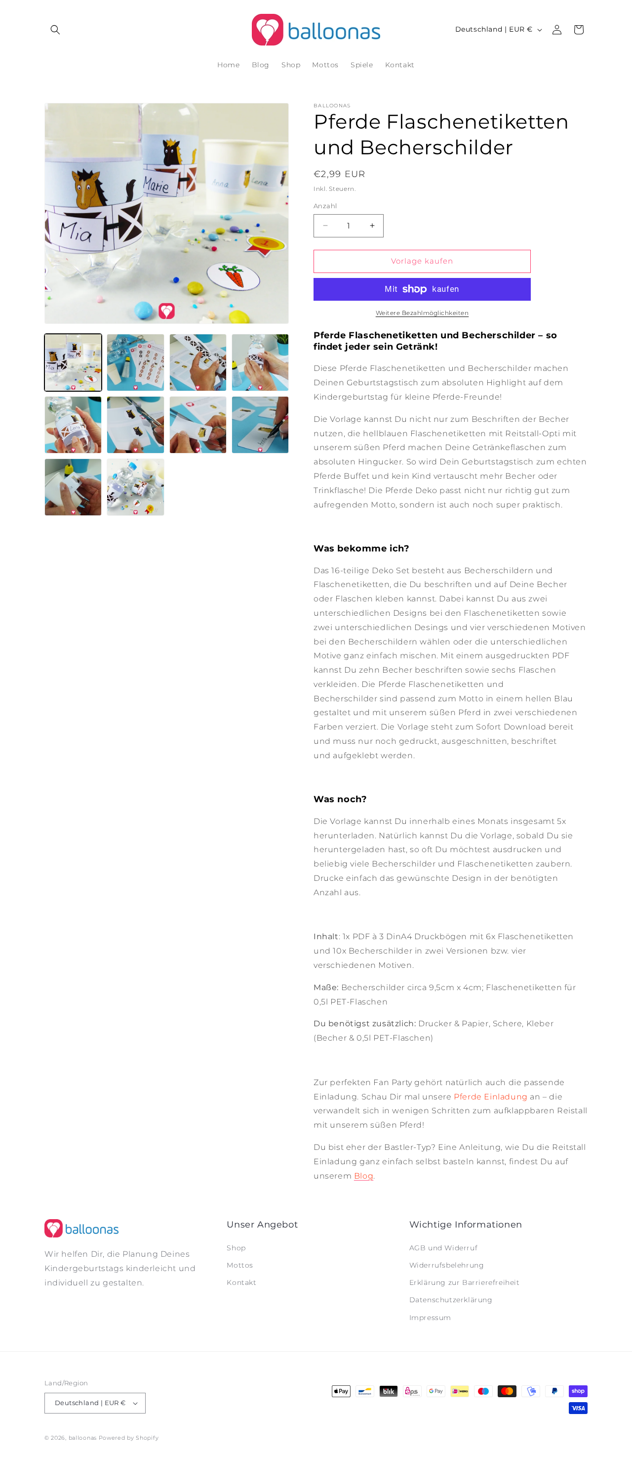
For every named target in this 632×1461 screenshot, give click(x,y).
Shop (236, 1247)
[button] (55, 30)
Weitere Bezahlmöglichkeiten (422, 313)
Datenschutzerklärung (451, 1299)
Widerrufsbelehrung (446, 1265)
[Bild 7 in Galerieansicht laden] (198, 425)
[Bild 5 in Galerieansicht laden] (73, 425)
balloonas (83, 1437)
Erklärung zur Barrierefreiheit (464, 1282)
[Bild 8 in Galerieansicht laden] (260, 425)
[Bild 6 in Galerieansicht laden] (135, 425)
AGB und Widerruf (443, 1247)
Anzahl (325, 206)
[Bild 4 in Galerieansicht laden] (260, 362)
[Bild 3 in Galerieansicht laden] (198, 362)
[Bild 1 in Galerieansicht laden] (73, 362)
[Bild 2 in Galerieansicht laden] (135, 362)
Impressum (430, 1317)
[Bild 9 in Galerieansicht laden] (73, 487)
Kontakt (241, 1282)
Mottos (240, 1265)
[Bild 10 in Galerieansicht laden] (135, 487)
